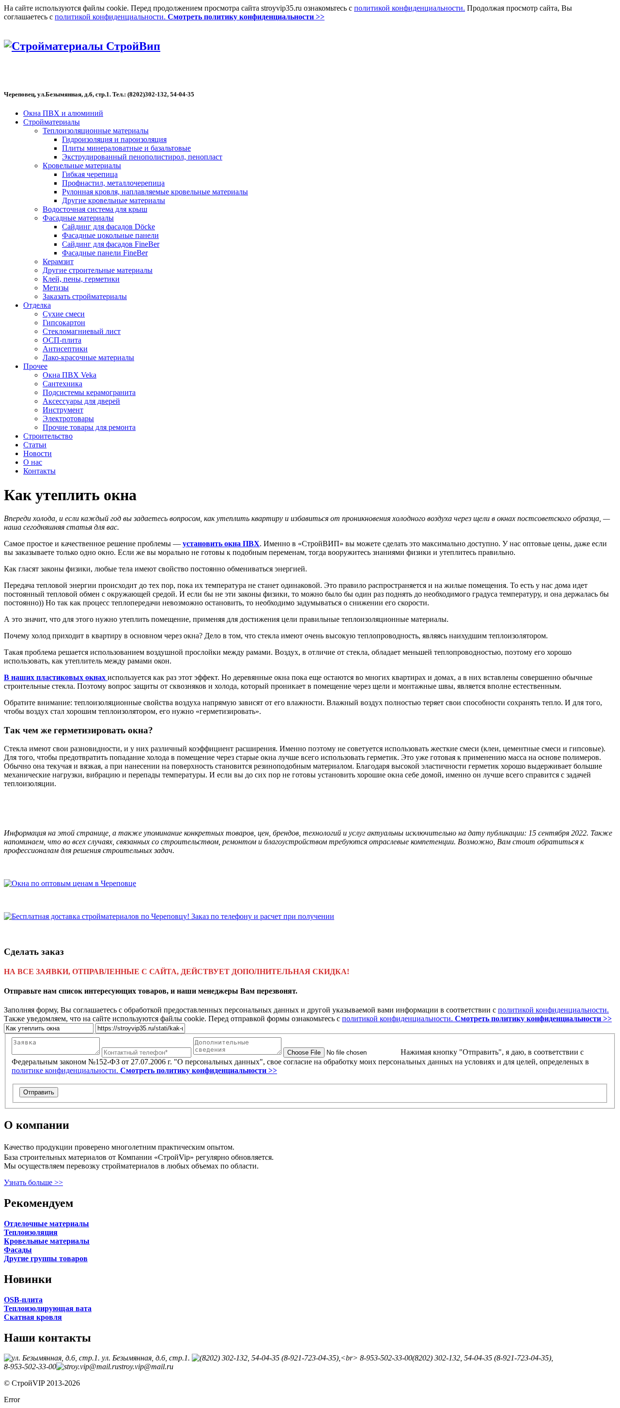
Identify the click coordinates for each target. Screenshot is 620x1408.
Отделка (37, 305)
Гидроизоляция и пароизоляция (114, 139)
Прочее (35, 366)
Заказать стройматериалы (85, 296)
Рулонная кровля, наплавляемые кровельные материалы (155, 192)
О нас (32, 462)
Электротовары (68, 418)
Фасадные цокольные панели (110, 235)
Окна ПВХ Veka (69, 375)
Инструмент (63, 410)
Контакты (39, 471)
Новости (37, 453)
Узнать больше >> (33, 1182)
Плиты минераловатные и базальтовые (126, 148)
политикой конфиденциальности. (409, 8)
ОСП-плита (62, 340)
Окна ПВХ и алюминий (63, 113)
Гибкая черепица (90, 174)
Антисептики (65, 349)
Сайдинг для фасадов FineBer (110, 244)
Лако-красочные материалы (88, 357)
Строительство (48, 436)
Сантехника (62, 384)
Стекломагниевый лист (82, 331)
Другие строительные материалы (98, 270)
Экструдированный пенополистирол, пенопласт (142, 157)
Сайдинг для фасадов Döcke (108, 226)
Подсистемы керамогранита (89, 392)
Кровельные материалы (82, 165)
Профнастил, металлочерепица (113, 183)
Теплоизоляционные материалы (96, 131)
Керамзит (58, 261)
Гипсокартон (64, 322)
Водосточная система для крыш (95, 209)
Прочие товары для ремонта (89, 427)
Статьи (34, 445)
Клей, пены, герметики (81, 279)
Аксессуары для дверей (81, 401)
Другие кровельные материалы (113, 200)
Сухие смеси (64, 314)
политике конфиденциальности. (144, 1070)
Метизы (56, 288)
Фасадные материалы (78, 218)
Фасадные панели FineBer (105, 253)
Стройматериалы (51, 122)
